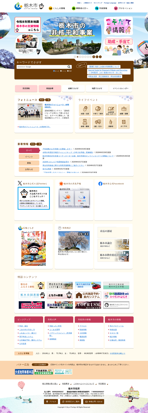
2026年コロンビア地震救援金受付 (56, 162)
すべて (57, 71)
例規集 (82, 340)
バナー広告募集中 (40, 364)
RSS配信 (102, 384)
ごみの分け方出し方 (27, 330)
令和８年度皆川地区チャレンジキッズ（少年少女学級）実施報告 (68, 152)
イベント (29, 157)
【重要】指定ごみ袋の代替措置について (103, 66)
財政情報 (83, 330)
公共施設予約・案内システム (30, 340)
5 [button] (85, 57)
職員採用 (83, 337)
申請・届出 (23, 326)
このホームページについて (83, 384)
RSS (42, 100)
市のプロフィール (117, 326)
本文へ (79, 3)
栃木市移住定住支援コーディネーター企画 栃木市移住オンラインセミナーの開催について (78, 156)
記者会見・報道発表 (117, 340)
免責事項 (65, 384)
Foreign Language (110, 3)
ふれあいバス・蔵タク (28, 333)
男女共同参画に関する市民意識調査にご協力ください (63, 165)
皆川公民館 (47, 169)
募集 (29, 163)
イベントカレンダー (120, 88)
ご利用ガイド (87, 3)
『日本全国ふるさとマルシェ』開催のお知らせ (61, 172)
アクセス (83, 326)
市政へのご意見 (55, 326)
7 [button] (90, 57)
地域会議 (113, 330)
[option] (72, 35)
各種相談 (52, 339)
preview (97, 56)
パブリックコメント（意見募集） (60, 334)
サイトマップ (98, 3)
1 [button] (75, 57)
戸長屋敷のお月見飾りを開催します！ (57, 149)
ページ (64, 71)
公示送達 (22, 344)
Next (100, 56)
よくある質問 (54, 330)
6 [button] (88, 57)
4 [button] (83, 57)
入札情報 (83, 333)
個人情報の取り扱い (50, 384)
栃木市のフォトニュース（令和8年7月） (35, 127)
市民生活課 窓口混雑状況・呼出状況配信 (104, 76)
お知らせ (29, 169)
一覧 (48, 100)
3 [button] (80, 57)
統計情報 (113, 337)
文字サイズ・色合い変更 (126, 3)
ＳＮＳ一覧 (114, 333)
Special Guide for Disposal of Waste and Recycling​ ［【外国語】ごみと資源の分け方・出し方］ (107, 71)
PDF (70, 71)
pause (93, 56)
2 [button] (77, 57)
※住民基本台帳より (117, 353)
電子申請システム (26, 337)
